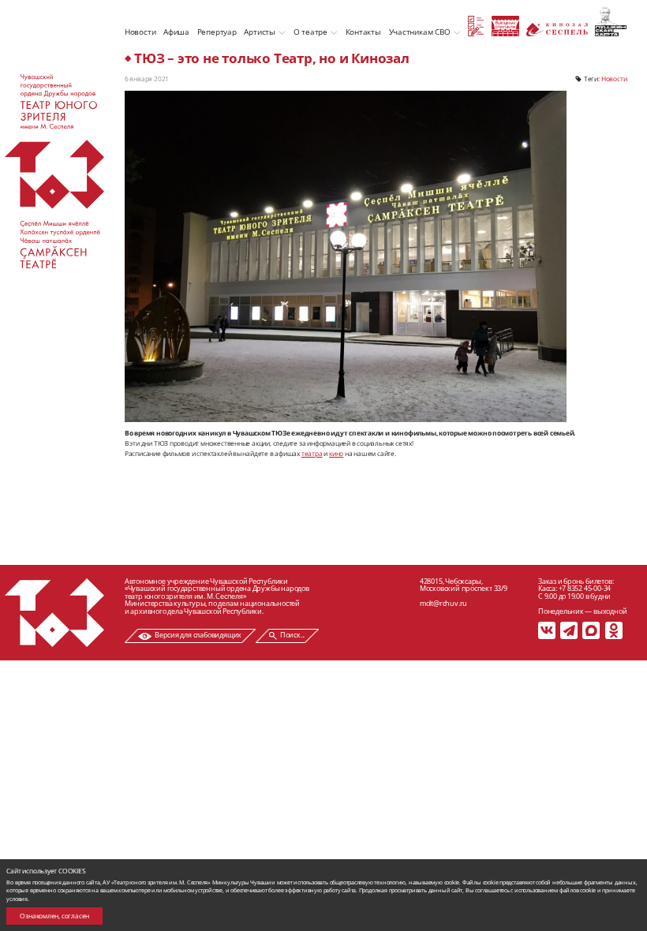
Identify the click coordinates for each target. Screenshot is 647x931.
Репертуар (217, 31)
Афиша (176, 31)
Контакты (363, 31)
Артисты (259, 31)
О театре (310, 31)
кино (336, 453)
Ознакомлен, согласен (54, 915)
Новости (140, 31)
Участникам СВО (420, 31)
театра (312, 453)
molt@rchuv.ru (443, 603)
